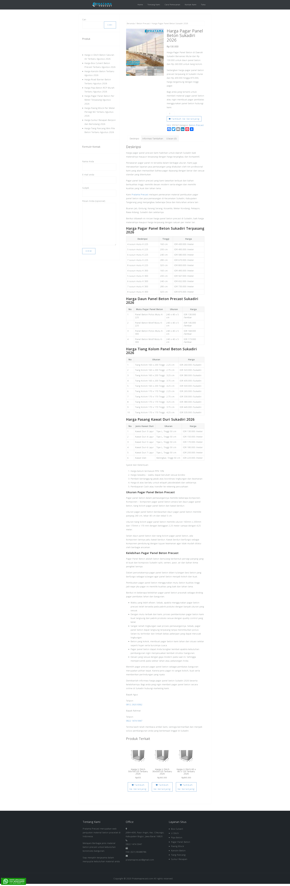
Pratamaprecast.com (142, 878)
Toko (203, 5)
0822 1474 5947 (134, 720)
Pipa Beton (176, 837)
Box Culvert (177, 829)
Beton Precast (143, 23)
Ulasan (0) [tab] (171, 138)
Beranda (131, 23)
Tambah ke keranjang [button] (138, 787)
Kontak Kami (191, 5)
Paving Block (177, 846)
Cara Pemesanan (172, 5)
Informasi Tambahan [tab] (152, 138)
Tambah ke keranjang (186, 118)
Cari (84, 19)
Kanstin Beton (178, 850)
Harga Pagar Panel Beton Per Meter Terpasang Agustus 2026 (99, 100)
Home (140, 5)
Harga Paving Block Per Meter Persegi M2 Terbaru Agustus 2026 (100, 112)
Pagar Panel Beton (180, 842)
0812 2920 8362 (134, 704)
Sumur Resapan (179, 859)
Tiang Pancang (178, 854)
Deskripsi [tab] (134, 138)
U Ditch (175, 833)
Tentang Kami (154, 5)
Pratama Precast (140, 194)
